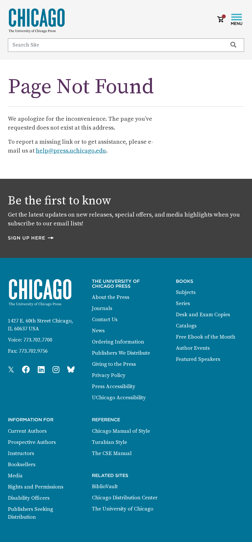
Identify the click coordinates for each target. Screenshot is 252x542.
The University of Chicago (122, 509)
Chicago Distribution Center (125, 497)
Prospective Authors (32, 442)
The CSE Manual (112, 453)
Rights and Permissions (35, 487)
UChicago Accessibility (119, 397)
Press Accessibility (113, 386)
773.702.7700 (37, 340)
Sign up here (31, 238)
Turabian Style (109, 442)
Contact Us (104, 319)
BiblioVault (105, 486)
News (98, 330)
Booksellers (21, 464)
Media (15, 475)
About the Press (110, 297)
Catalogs (186, 326)
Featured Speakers (198, 359)
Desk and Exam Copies (203, 314)
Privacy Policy (108, 375)
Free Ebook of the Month (205, 337)
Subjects (186, 292)
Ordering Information (118, 342)
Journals (102, 308)
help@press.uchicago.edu (71, 151)
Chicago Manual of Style (121, 431)
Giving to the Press (114, 364)
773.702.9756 (33, 351)
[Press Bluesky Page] (70, 370)
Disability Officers (29, 498)
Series (183, 303)
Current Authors (27, 431)
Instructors (21, 453)
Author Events (193, 348)
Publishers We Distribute (121, 353)
